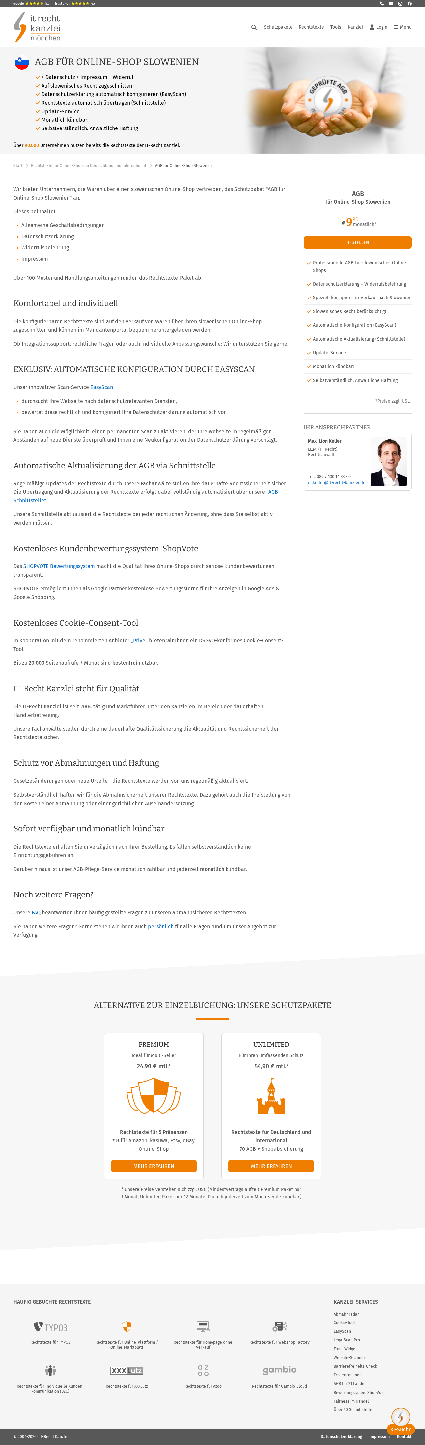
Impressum (379, 1436)
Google (31, 4)
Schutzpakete (278, 27)
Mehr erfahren (153, 1166)
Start (17, 165)
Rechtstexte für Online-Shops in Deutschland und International (88, 165)
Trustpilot (75, 4)
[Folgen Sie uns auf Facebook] (410, 4)
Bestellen (357, 242)
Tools (335, 27)
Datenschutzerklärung (341, 1436)
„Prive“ (139, 641)
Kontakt (404, 1436)
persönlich (161, 926)
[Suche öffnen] (254, 27)
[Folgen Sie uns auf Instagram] (400, 3)
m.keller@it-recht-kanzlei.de (336, 482)
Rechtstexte (311, 27)
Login (381, 27)
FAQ (36, 912)
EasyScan (101, 387)
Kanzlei (355, 27)
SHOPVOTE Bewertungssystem (59, 566)
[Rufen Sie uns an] (382, 3)
